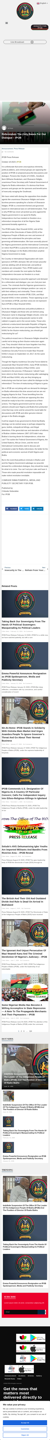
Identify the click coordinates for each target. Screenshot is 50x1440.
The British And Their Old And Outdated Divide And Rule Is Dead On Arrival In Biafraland (24, 901)
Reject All (25, 1435)
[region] (25, 1420)
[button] (6, 23)
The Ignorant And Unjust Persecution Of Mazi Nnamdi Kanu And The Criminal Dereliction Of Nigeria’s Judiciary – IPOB (24, 953)
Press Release (19, 149)
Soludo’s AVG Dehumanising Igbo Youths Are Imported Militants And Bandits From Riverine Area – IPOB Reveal (24, 849)
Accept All (25, 1423)
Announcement (7, 149)
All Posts (10, 128)
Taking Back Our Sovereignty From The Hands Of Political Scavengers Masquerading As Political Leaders (23, 624)
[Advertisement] (25, 70)
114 (30, 1031)
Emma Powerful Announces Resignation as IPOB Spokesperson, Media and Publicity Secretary (24, 676)
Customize (25, 1429)
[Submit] (45, 1312)
